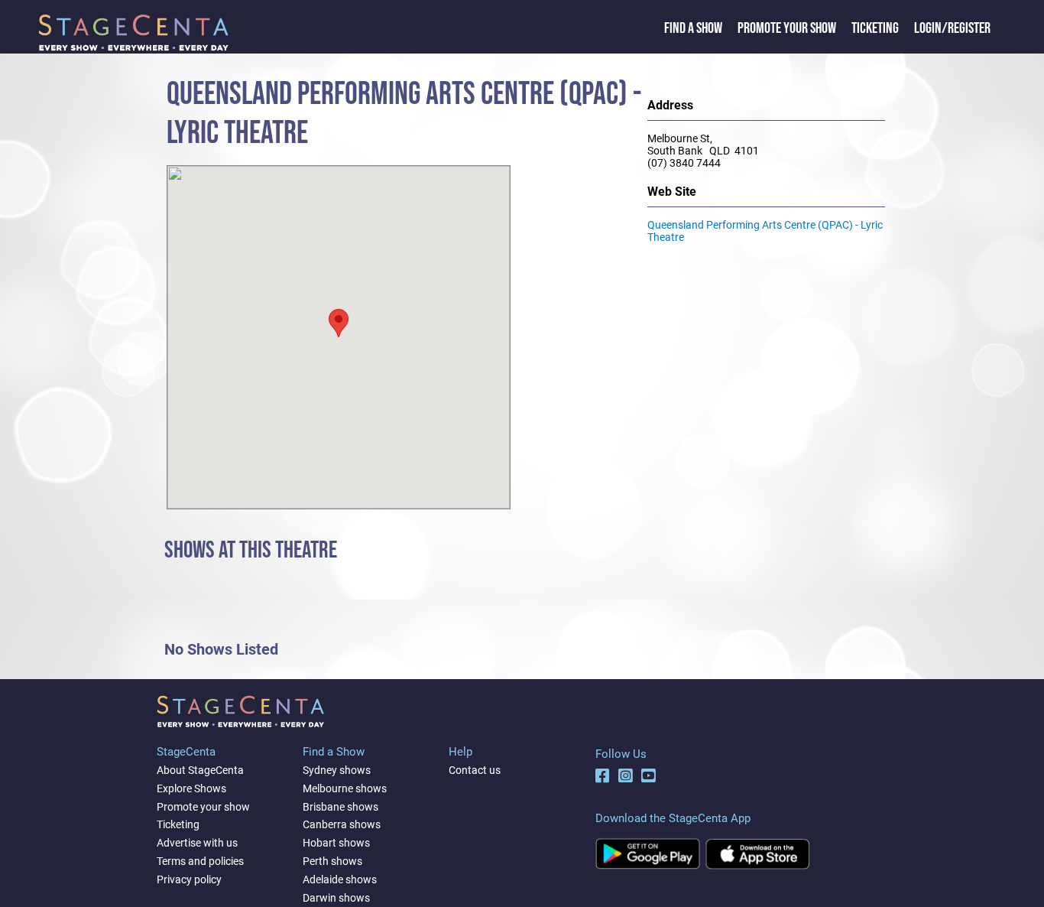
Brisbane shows (340, 807)
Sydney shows (337, 770)
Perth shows (332, 861)
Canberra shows (342, 824)
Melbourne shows (345, 788)
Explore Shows (191, 788)
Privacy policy (189, 879)
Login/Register (952, 28)
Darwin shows (336, 898)
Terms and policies (200, 861)
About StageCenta (200, 770)
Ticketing (875, 28)
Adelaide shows (340, 879)
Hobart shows (336, 843)
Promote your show (203, 807)
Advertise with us (197, 843)
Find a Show (693, 28)
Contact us (475, 770)
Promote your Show (787, 28)
